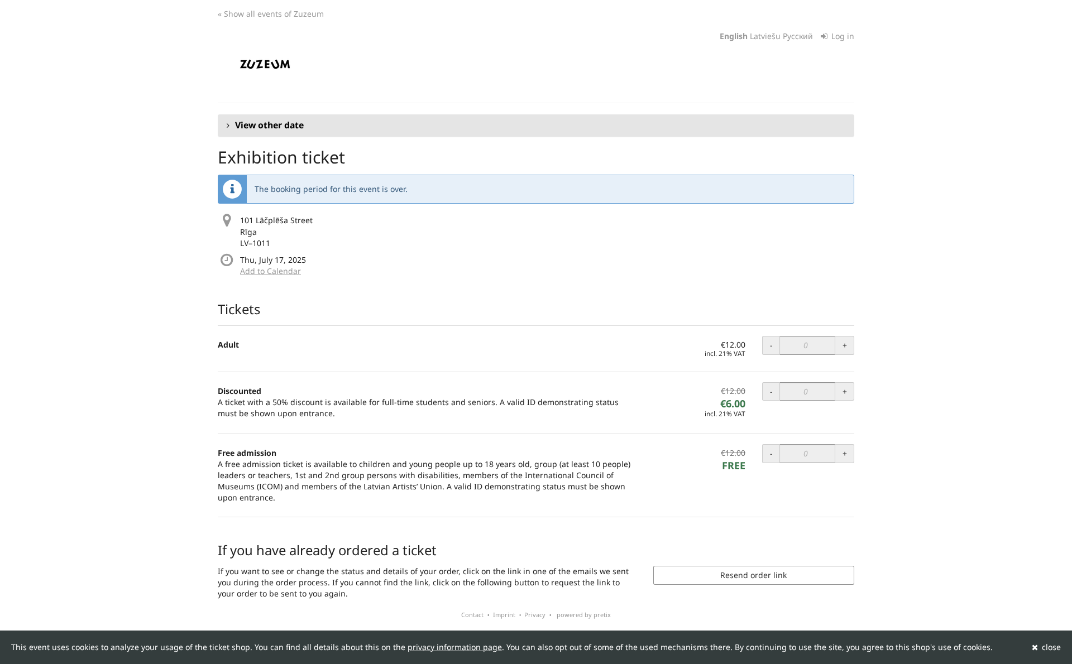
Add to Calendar (270, 271)
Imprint (504, 614)
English (734, 36)
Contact (472, 614)
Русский (798, 36)
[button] (536, 125)
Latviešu (765, 36)
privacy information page (455, 647)
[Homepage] (265, 64)
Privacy (534, 614)
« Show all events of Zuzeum (271, 13)
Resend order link (753, 575)
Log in (841, 36)
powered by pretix (584, 614)
